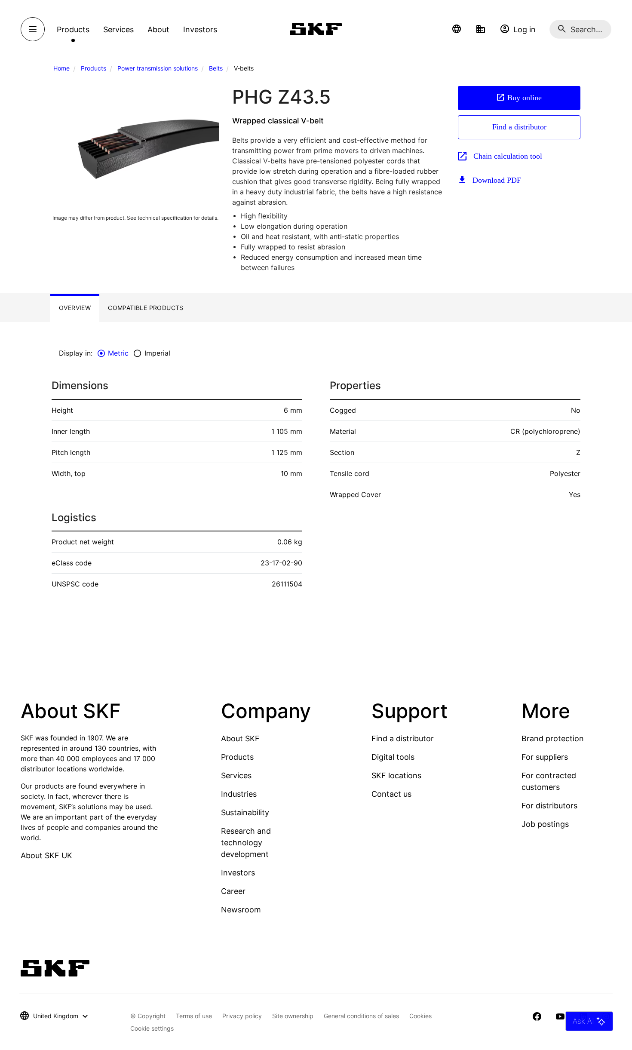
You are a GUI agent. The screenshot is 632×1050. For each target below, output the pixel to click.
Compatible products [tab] (146, 307)
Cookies (420, 1015)
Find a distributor (519, 127)
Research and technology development (246, 842)
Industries (239, 793)
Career (233, 891)
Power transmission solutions (157, 68)
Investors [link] (200, 29)
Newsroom (241, 909)
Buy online (524, 97)
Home (61, 68)
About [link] (158, 29)
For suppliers (545, 756)
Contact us (391, 793)
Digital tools (392, 756)
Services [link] (118, 29)
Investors (238, 872)
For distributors (549, 805)
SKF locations (396, 775)
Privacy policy (242, 1015)
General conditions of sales (361, 1015)
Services (236, 775)
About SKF (240, 738)
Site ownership (292, 1015)
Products (93, 68)
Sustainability (245, 812)
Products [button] (73, 29)
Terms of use (194, 1015)
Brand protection (553, 738)
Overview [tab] (75, 307)
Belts (216, 68)
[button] (456, 29)
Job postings (545, 824)
